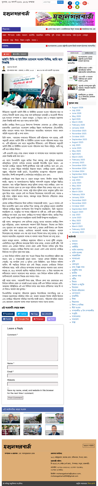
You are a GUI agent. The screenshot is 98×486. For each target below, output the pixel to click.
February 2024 (78, 194)
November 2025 (79, 133)
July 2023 (76, 214)
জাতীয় (18, 35)
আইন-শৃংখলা (77, 35)
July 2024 (76, 180)
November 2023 (79, 203)
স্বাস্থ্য (11, 40)
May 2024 (76, 185)
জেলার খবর (76, 276)
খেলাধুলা (85, 35)
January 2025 (78, 162)
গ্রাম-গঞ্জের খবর (78, 267)
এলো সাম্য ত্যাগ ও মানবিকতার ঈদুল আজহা (59, 29)
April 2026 (76, 119)
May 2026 (76, 116)
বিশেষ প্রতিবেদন (78, 290)
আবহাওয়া (5, 40)
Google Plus (23, 319)
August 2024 (77, 177)
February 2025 (78, 159)
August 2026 (77, 107)
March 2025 (77, 157)
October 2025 (78, 136)
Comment (12, 335)
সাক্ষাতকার (76, 316)
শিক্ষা (74, 299)
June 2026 (76, 113)
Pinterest (39, 319)
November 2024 (79, 168)
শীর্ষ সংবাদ (11, 35)
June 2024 (76, 183)
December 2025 (79, 130)
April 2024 (76, 188)
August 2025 (77, 142)
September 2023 (79, 209)
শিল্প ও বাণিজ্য (78, 305)
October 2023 (78, 206)
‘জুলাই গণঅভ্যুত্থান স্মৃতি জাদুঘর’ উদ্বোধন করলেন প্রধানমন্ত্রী (9, 432)
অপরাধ (58, 35)
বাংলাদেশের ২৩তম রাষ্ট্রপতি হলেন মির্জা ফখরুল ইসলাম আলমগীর (67, 46)
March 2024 (77, 191)
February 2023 (78, 229)
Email (10, 371)
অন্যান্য (34, 40)
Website (11, 380)
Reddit (8, 319)
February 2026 (78, 125)
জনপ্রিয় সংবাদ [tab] (89, 53)
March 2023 (77, 226)
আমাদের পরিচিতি (89, 446)
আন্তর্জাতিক (39, 35)
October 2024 (78, 171)
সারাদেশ (24, 35)
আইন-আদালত (66, 35)
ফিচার (17, 40)
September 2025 (79, 139)
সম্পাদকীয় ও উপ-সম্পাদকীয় (83, 310)
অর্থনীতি (47, 35)
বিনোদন (75, 287)
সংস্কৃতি (74, 313)
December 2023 (79, 200)
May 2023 (76, 220)
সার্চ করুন (60, 2)
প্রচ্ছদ (4, 35)
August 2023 (77, 212)
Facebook (8, 314)
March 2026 (77, 122)
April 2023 (76, 223)
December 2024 (79, 165)
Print (52, 319)
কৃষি (53, 35)
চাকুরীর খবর (77, 270)
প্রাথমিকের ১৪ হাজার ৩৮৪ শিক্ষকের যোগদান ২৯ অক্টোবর (32, 432)
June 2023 (76, 217)
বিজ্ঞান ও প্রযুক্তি (25, 40)
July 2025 (76, 145)
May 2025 (76, 151)
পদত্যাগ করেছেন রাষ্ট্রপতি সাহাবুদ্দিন (54, 433)
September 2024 (79, 174)
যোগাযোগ (76, 293)
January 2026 (78, 128)
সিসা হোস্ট (91, 483)
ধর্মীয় (74, 279)
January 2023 (78, 232)
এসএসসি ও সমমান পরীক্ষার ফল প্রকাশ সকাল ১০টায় (54, 420)
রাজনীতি (31, 35)
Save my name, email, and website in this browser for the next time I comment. (30, 391)
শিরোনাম (75, 302)
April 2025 (76, 154)
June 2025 (76, 148)
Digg (35, 314)
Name (10, 363)
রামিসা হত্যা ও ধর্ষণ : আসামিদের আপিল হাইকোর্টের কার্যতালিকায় (31, 420)
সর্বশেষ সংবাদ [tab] (74, 53)
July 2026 (76, 110)
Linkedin (47, 314)
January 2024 (78, 197)
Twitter (23, 314)
